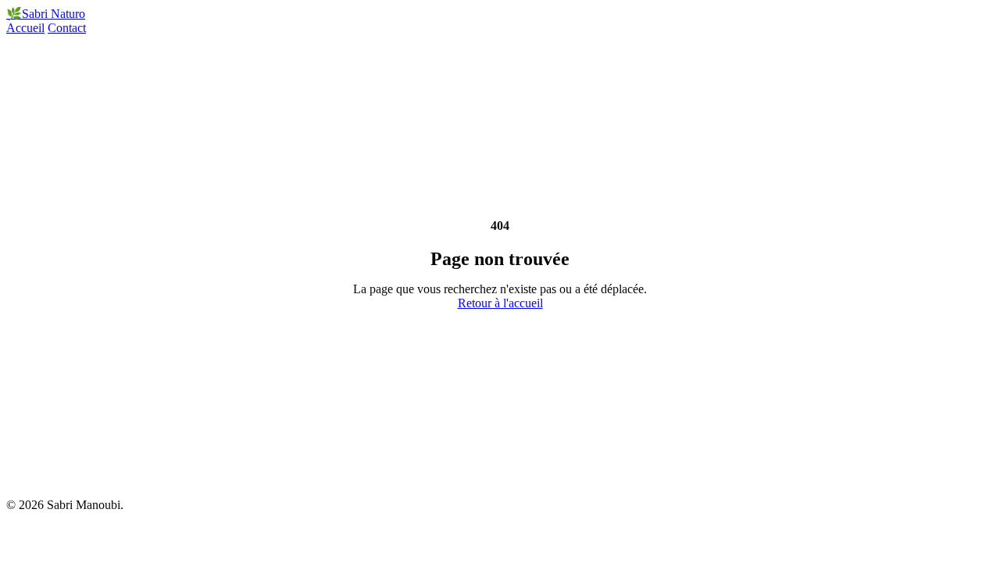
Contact (67, 27)
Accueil (25, 27)
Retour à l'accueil (500, 303)
